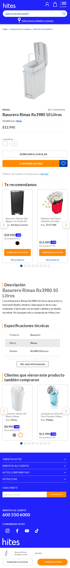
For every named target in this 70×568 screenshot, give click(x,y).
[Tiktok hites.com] (37, 531)
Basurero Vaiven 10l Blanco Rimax (16, 415)
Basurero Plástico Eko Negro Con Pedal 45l (17, 220)
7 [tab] (45, 266)
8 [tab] (49, 266)
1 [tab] (21, 266)
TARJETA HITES (11, 459)
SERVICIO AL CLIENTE (15, 465)
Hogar (5, 29)
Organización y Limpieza (20, 29)
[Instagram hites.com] (7, 531)
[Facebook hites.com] (17, 531)
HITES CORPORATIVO (15, 472)
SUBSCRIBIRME (56, 494)
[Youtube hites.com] (27, 531)
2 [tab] (25, 266)
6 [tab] (41, 266)
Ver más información (32, 364)
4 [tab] (33, 266)
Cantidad (7, 139)
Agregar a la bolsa (33, 154)
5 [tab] (37, 266)
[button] (47, 4)
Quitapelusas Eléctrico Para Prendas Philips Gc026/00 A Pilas (52, 415)
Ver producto (17, 259)
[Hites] (9, 5)
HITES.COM (9, 478)
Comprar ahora (30, 163)
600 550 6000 (16, 514)
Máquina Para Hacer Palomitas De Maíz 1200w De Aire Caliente (51, 220)
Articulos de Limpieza (42, 29)
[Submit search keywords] (66, 13)
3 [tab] (29, 266)
